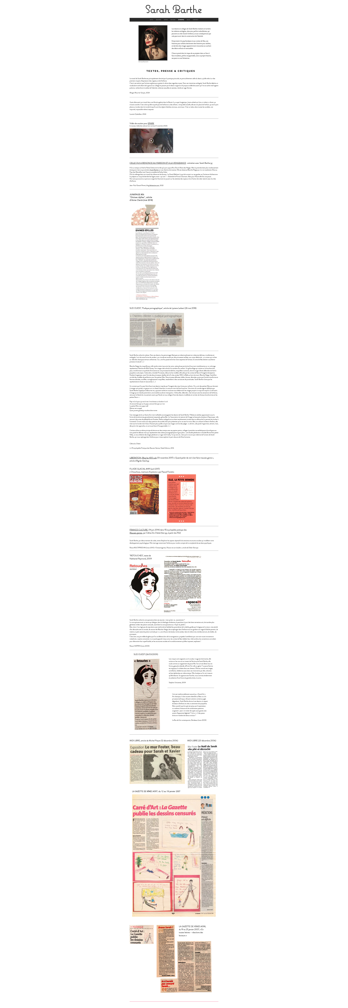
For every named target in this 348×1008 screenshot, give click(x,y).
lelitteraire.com (154, 185)
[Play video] (151, 140)
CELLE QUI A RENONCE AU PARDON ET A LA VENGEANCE (158, 163)
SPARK (151, 123)
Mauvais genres (136, 532)
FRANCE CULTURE (139, 529)
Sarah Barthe (154, 170)
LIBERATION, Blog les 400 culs (143, 457)
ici (211, 163)
